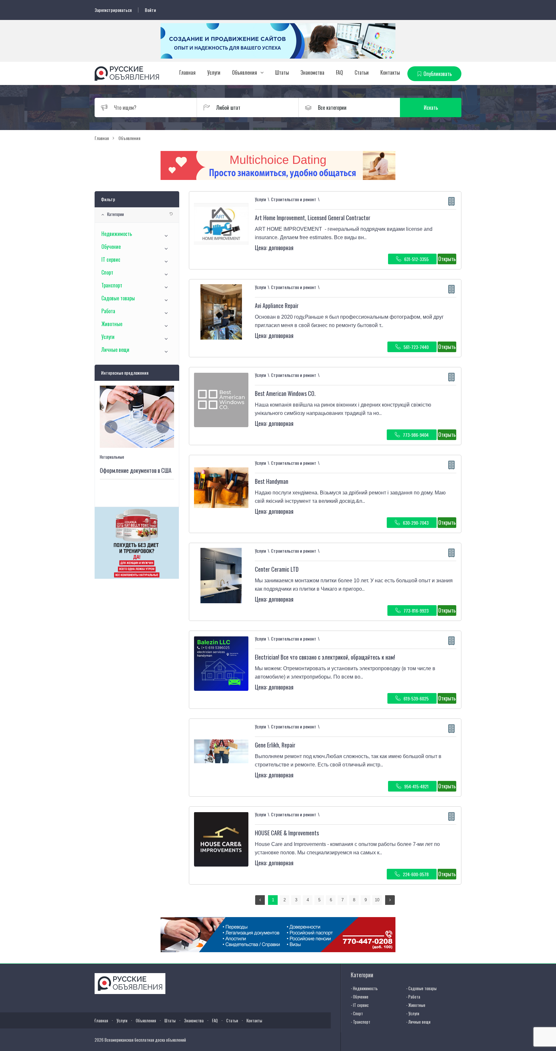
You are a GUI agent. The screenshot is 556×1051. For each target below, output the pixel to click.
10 (377, 899)
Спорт (107, 272)
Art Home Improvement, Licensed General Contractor (312, 217)
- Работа (413, 996)
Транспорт (111, 285)
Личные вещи (115, 349)
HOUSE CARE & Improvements (287, 833)
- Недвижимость (364, 988)
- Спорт (357, 1013)
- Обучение (359, 996)
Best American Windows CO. (285, 393)
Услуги (213, 72)
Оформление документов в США (135, 470)
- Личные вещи (418, 1021)
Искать (431, 107)
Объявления (244, 72)
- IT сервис (360, 1005)
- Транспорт (360, 1021)
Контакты (390, 72)
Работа (108, 311)
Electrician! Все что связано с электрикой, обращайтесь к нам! (325, 657)
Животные (111, 324)
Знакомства (312, 72)
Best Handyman (271, 481)
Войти (150, 10)
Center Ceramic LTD (277, 569)
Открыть (447, 259)
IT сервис (110, 259)
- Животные (415, 1005)
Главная (187, 72)
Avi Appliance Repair (277, 305)
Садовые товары (118, 298)
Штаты (282, 72)
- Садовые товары (421, 988)
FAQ (339, 72)
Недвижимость (116, 234)
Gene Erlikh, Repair (275, 745)
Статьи (362, 72)
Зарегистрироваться (113, 10)
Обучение (111, 246)
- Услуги (412, 1013)
